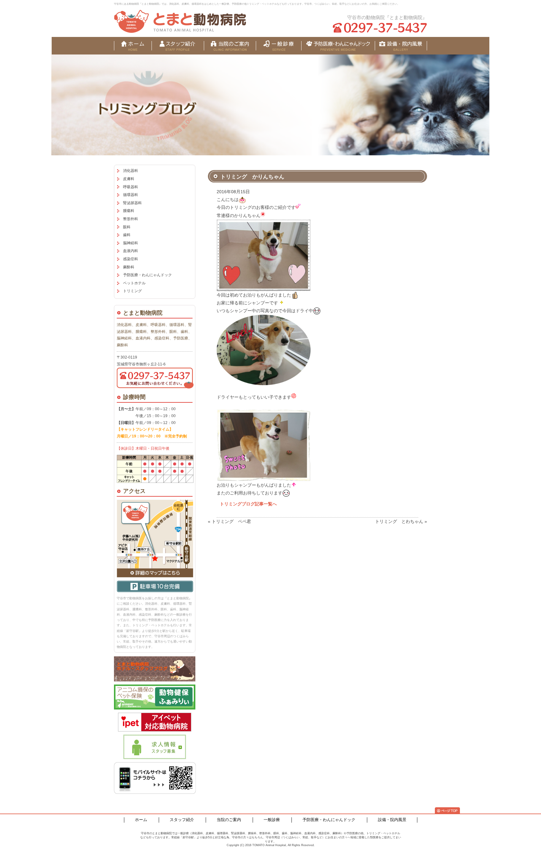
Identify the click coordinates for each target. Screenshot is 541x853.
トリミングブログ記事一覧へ (248, 503)
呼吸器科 (130, 187)
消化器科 (130, 170)
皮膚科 (128, 179)
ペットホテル (134, 283)
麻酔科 (128, 267)
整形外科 (130, 219)
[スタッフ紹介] (178, 45)
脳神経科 (130, 243)
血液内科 (130, 251)
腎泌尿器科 (132, 203)
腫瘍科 (128, 211)
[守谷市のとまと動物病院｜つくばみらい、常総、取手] (180, 21)
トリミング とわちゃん (399, 521)
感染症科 (130, 259)
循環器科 (130, 195)
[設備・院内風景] (338, 45)
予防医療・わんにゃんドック (147, 275)
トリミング (132, 291)
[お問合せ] (401, 45)
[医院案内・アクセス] (230, 45)
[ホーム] (133, 45)
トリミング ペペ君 (231, 521)
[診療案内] (278, 45)
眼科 (127, 227)
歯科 (127, 235)
